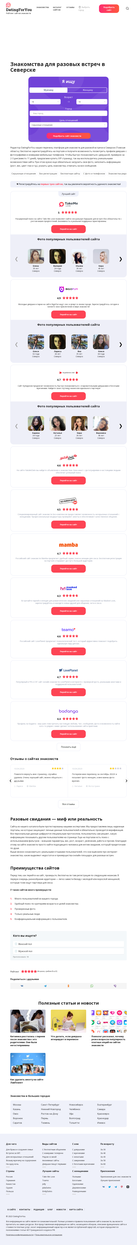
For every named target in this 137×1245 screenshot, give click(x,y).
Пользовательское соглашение (48, 1235)
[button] (120, 259)
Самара (101, 1109)
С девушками (78, 1149)
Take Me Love (48, 1176)
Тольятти (74, 1122)
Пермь (44, 1118)
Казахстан (11, 1184)
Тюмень (45, 1122)
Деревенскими (79, 1187)
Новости (61, 1209)
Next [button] (126, 780)
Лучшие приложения (110, 1180)
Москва (17, 1104)
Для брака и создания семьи (19, 1149)
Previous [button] (10, 780)
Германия (10, 1180)
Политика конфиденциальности (19, 1235)
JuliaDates (46, 1187)
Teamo (45, 1180)
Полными (76, 1176)
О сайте (11, 1209)
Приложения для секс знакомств (115, 1176)
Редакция (39, 1209)
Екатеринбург (104, 1104)
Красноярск (103, 1113)
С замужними (78, 1160)
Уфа (71, 1113)
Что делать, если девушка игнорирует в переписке (66, 1038)
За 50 (102, 1160)
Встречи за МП (13, 1153)
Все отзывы (68, 804)
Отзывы (70, 7)
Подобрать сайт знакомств (67, 136)
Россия (9, 1176)
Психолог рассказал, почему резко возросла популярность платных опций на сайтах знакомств (108, 1041)
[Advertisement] (68, 34)
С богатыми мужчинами (83, 1164)
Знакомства (42, 7)
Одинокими (77, 1184)
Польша (10, 1191)
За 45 (102, 1157)
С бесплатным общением (54, 1149)
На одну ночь (12, 1164)
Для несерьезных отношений (19, 1157)
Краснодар (103, 1118)
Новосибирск (76, 1104)
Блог (50, 1209)
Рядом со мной (49, 1157)
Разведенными (79, 1191)
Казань (16, 1109)
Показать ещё (68, 746)
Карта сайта (76, 1209)
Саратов (17, 1122)
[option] (39, 780)
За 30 (102, 1149)
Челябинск (74, 1109)
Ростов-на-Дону (49, 1113)
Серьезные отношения (24, 173)
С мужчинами (78, 1153)
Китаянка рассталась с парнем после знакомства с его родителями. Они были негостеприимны (27, 1041)
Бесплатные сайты (70, 173)
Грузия (9, 1187)
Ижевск (101, 1122)
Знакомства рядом (118, 173)
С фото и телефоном (94, 173)
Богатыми (76, 1180)
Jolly (44, 1184)
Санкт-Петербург (50, 1104)
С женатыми (78, 1157)
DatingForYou (19, 9)
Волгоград (74, 1118)
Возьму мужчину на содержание (21, 1160)
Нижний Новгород (51, 1109)
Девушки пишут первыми (54, 1164)
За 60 (102, 1164)
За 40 (102, 1153)
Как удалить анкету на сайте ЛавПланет (26, 1081)
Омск (15, 1113)
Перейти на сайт (68, 229)
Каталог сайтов (57, 8)
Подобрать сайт (109, 8)
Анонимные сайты (50, 1160)
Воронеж (18, 1118)
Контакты (24, 1209)
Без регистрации (48, 173)
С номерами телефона (52, 1153)
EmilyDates (47, 1191)
